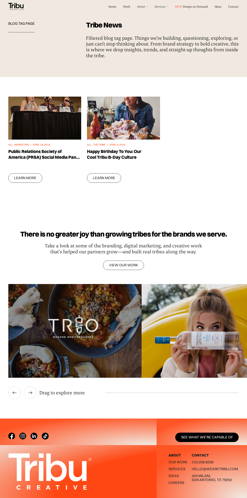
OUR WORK (178, 462)
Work (126, 6)
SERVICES (177, 469)
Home (112, 6)
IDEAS (174, 476)
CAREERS (176, 482)
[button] (142, 6)
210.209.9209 (202, 462)
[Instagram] (22, 436)
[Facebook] (11, 436)
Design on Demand (191, 6)
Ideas (218, 6)
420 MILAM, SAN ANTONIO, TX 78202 (212, 478)
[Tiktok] (45, 436)
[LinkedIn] (34, 436)
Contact (233, 6)
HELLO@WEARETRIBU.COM (215, 469)
